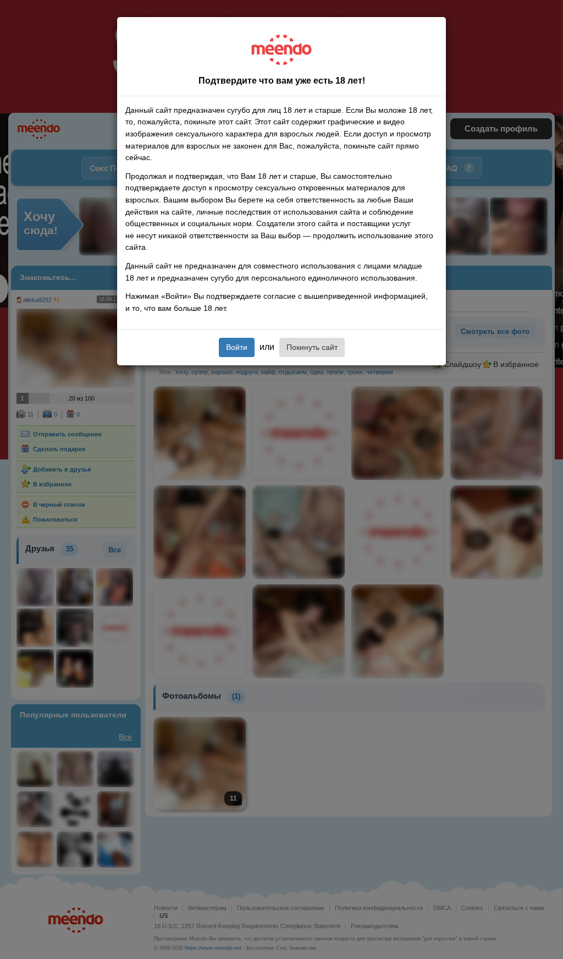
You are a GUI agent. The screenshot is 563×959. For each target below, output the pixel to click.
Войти (236, 347)
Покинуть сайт (312, 347)
